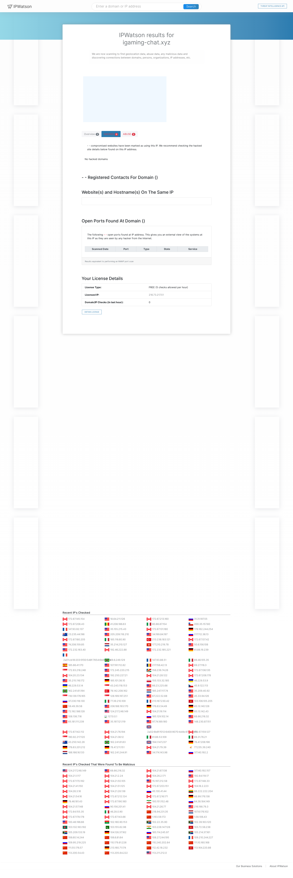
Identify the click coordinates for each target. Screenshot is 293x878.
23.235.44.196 (76, 634)
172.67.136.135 (201, 670)
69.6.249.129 (117, 659)
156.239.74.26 (159, 670)
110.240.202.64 (160, 842)
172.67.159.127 (201, 731)
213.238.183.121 (160, 639)
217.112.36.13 (200, 634)
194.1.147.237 (159, 742)
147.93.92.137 (75, 629)
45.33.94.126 (201, 695)
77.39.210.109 (117, 700)
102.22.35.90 (159, 822)
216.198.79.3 (200, 806)
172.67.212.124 (118, 796)
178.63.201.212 (76, 747)
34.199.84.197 (159, 634)
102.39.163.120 (202, 822)
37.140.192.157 (201, 770)
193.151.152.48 (159, 801)
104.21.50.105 (117, 780)
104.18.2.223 (200, 785)
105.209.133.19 (76, 832)
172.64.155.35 (75, 811)
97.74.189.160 (159, 721)
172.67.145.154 (76, 618)
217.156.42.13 (159, 665)
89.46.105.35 (201, 659)
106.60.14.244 (75, 837)
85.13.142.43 (200, 711)
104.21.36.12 (116, 736)
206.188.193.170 (118, 706)
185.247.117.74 (159, 690)
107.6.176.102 (201, 811)
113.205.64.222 (118, 852)
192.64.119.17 (201, 775)
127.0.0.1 (112, 716)
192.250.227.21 (118, 675)
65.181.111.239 (75, 721)
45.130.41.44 (158, 791)
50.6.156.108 (200, 644)
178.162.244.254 (203, 629)
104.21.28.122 (159, 675)
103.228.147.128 (160, 827)
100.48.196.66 (75, 822)
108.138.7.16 (74, 716)
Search (191, 6)
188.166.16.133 (75, 752)
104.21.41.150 (75, 785)
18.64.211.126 (117, 618)
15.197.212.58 (159, 780)
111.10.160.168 (201, 842)
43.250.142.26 (76, 742)
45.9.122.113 (200, 685)
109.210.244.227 (203, 837)
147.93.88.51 (158, 659)
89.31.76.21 (200, 736)
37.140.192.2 (200, 752)
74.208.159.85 (75, 644)
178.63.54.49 (159, 706)
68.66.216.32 (201, 716)
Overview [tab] (91, 134)
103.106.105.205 (202, 700)
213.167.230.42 (160, 700)
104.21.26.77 (158, 806)
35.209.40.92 (201, 690)
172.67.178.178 (75, 816)
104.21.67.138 (159, 770)
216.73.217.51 (156, 294)
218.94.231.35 (159, 811)
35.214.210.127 (118, 644)
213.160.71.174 (117, 847)
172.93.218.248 (76, 670)
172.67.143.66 (117, 816)
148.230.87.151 (202, 721)
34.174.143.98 (159, 752)
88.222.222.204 (203, 791)
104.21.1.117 (74, 775)
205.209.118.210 (119, 634)
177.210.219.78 (160, 644)
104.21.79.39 (158, 747)
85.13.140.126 (201, 706)
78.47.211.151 (117, 747)
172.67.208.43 (75, 624)
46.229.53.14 (75, 685)
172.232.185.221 (161, 649)
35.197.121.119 (117, 721)
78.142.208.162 (118, 690)
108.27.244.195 (160, 837)
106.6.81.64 (116, 837)
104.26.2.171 (158, 775)
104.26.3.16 (74, 791)
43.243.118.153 (118, 685)
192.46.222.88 (118, 649)
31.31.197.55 (200, 618)
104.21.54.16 (74, 796)
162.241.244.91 (118, 752)
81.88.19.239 (200, 649)
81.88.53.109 (158, 736)
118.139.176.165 (76, 695)
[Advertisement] (26, 59)
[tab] (111, 134)
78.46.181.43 (74, 801)
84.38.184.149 (201, 801)
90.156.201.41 (117, 806)
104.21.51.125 (117, 785)
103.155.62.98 (117, 827)
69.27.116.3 (199, 665)
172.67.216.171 (159, 796)
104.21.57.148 (75, 806)
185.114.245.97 (160, 832)
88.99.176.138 (201, 796)
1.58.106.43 (200, 816)
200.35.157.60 (201, 624)
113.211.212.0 (159, 852)
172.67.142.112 (75, 731)
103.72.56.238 (201, 827)
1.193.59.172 (158, 816)
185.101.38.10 (117, 680)
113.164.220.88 (202, 847)
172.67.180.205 (76, 639)
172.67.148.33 (201, 780)
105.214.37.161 (201, 832)
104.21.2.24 (116, 775)
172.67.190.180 (118, 801)
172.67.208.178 (202, 675)
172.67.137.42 (201, 639)
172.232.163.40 (76, 649)
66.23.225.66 (159, 685)
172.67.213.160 (160, 618)
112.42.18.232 (159, 847)
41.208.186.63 (117, 624)
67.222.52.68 (159, 695)
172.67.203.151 (160, 785)
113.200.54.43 (75, 852)
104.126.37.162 (117, 832)
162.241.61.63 (117, 742)
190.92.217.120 (76, 736)
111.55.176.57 (75, 847)
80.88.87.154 (159, 624)
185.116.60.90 (117, 639)
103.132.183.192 (76, 827)
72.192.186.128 (76, 711)
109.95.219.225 (76, 842)
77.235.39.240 (202, 747)
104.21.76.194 (117, 731)
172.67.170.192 (75, 780)
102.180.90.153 (118, 822)
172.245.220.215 (119, 670)
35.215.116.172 (75, 680)
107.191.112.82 (117, 665)
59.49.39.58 (74, 706)
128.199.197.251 (118, 695)
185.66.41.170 (75, 665)
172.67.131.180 (159, 629)
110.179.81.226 (118, 842)
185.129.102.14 (159, 716)
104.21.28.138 (117, 791)
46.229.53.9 (200, 680)
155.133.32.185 (160, 680)
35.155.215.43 (117, 629)
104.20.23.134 (75, 675)
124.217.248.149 (118, 711)
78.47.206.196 (201, 742)
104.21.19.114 (158, 711)
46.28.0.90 (116, 811)
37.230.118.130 (76, 700)
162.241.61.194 (76, 690)
